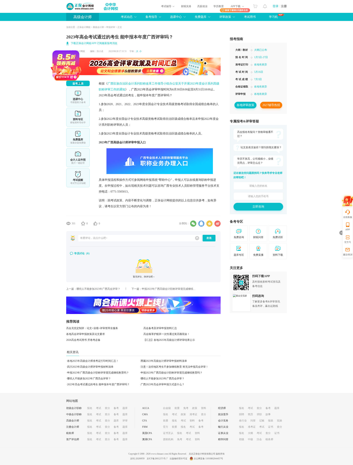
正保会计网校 (83, 27)
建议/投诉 (347, 254)
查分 (107, 408)
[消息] (265, 5)
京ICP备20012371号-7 (157, 458)
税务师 (70, 433)
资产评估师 (72, 439)
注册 (284, 6)
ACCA (145, 408)
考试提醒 (78, 178)
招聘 (241, 414)
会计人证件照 (78, 157)
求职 (259, 414)
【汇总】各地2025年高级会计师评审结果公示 (169, 340)
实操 (279, 420)
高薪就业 (202, 6)
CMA (145, 414)
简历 (250, 414)
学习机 (273, 16)
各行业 (243, 420)
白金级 (167, 408)
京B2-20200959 (137, 458)
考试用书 (250, 16)
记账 (261, 420)
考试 (98, 408)
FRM (144, 426)
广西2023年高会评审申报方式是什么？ (162, 384)
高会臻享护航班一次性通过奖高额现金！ (166, 334)
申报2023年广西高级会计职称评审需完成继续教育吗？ (98, 372)
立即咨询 (258, 206)
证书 (270, 426)
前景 (177, 408)
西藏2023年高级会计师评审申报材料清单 (164, 361)
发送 (209, 238)
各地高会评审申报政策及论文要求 (85, 334)
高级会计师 (82, 17)
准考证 (193, 414)
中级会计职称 (74, 414)
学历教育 (218, 6)
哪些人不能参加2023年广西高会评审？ (98, 289)
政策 (194, 408)
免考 (185, 408)
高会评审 (152, 89)
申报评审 (110, 27)
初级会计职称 (74, 408)
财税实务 (186, 6)
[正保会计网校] (80, 6)
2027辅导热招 (271, 105)
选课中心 (176, 16)
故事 (268, 414)
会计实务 (223, 420)
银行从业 (223, 426)
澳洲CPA (147, 439)
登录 (276, 6)
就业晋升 (223, 414)
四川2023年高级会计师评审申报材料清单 (90, 366)
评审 (125, 420)
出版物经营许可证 (178, 458)
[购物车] (255, 5)
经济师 (222, 408)
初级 (241, 439)
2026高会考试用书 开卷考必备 (83, 340)
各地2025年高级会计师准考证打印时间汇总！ (93, 361)
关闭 (91, 95)
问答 (253, 420)
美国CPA (147, 433)
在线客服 (347, 217)
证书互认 (168, 433)
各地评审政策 (245, 105)
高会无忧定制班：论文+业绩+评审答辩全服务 (92, 328)
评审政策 (225, 16)
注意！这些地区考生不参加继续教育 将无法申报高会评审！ (174, 366)
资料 (203, 408)
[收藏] (83, 223)
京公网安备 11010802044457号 (208, 458)
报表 (270, 420)
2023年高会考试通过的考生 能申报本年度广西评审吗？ (98, 384)
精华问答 (223, 439)
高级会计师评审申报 (126, 142)
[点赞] (95, 223)
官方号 (347, 242)
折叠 (340, 233)
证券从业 (223, 433)
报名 (89, 408)
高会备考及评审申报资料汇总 (160, 328)
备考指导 (151, 16)
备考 (116, 408)
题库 (125, 408)
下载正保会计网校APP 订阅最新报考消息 (94, 43)
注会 (259, 439)
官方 (165, 426)
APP (347, 229)
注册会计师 (72, 426)
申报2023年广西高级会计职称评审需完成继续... (168, 289)
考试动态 (127, 16)
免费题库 (200, 16)
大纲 (250, 433)
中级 (250, 439)
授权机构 (168, 439)
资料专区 (78, 117)
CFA (144, 420)
